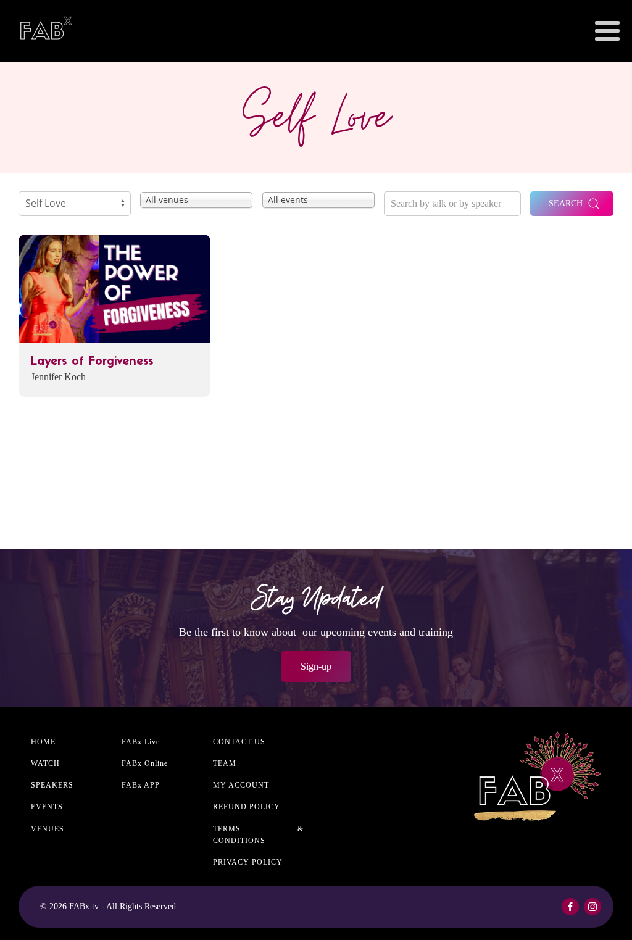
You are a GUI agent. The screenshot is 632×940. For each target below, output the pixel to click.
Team (224, 763)
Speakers (52, 785)
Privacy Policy (248, 862)
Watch (45, 763)
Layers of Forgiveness (92, 362)
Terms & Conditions (258, 835)
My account (241, 785)
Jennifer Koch (58, 377)
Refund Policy (246, 806)
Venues (47, 829)
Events (47, 806)
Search (566, 203)
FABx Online (145, 763)
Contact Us (239, 742)
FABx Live (141, 742)
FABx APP (141, 785)
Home (43, 742)
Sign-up (316, 666)
